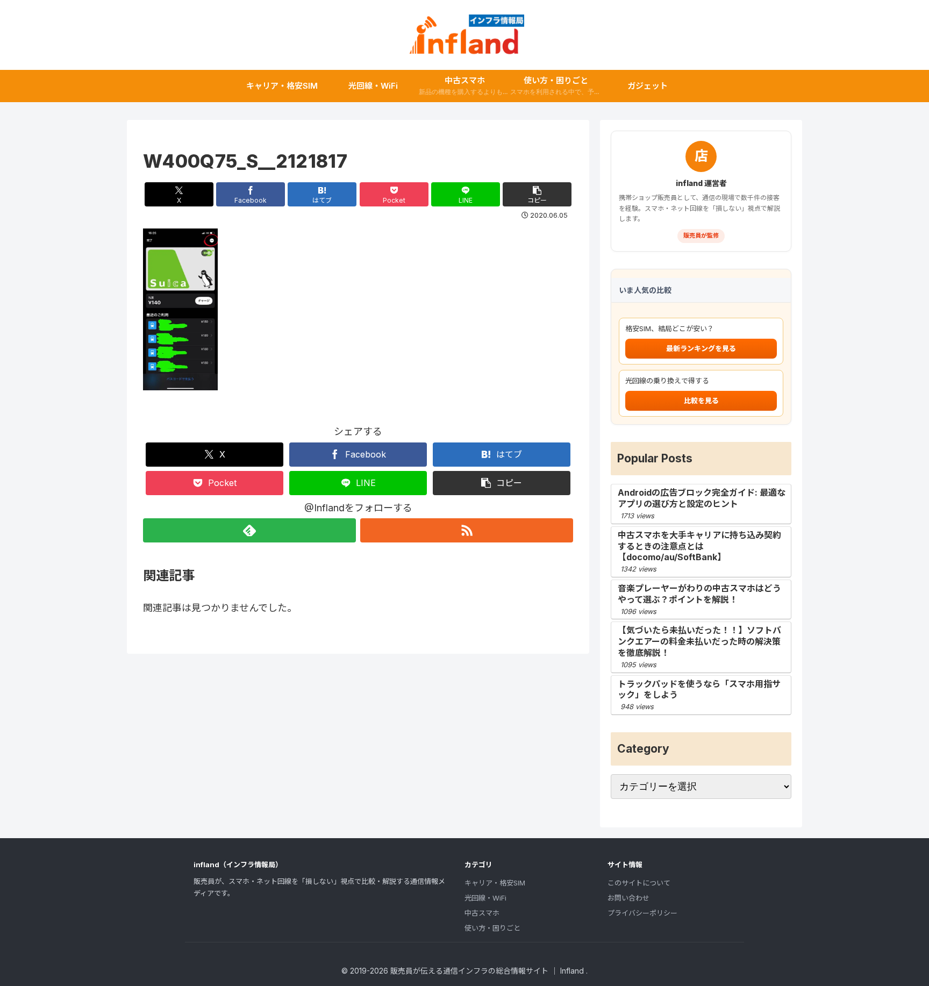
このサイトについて (639, 882)
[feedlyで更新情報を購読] (249, 530)
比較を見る (701, 400)
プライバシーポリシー (642, 913)
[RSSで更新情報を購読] (466, 530)
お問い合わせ (628, 898)
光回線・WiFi (485, 898)
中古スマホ (481, 913)
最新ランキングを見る (701, 348)
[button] (537, 194)
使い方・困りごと (492, 928)
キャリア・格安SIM (494, 882)
